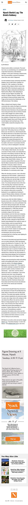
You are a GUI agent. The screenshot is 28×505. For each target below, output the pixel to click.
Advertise (12, 500)
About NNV (7, 500)
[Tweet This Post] (12, 24)
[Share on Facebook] (9, 24)
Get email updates (19, 500)
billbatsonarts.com (13, 323)
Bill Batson (11, 20)
